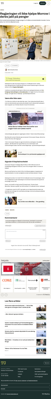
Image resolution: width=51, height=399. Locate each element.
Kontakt (3, 388)
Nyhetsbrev (38, 369)
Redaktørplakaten (33, 380)
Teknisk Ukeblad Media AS (12, 394)
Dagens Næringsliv (18, 87)
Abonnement (4, 385)
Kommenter (15, 65)
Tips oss (47, 363)
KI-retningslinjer (39, 376)
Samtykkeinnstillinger (40, 371)
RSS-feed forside (22, 369)
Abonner (42, 3)
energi (2, 9)
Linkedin (20, 374)
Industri (12, 209)
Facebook (20, 371)
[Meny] (48, 3)
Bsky (19, 376)
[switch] (43, 79)
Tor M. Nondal (4, 375)
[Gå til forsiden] (2, 3)
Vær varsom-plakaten (20, 380)
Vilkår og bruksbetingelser (41, 374)
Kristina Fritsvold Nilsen (7, 370)
